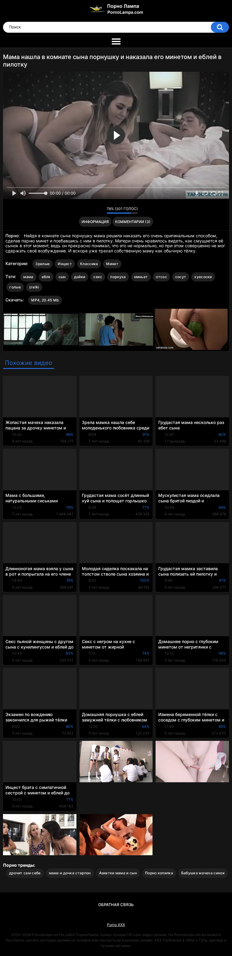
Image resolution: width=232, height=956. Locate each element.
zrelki (34, 287)
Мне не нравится (100, 210)
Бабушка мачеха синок (203, 873)
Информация (95, 221)
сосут (180, 276)
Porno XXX (116, 924)
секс (97, 276)
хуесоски (203, 276)
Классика (89, 263)
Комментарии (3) (132, 221)
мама (28, 276)
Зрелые (42, 263)
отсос (161, 276)
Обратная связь (116, 904)
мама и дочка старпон (70, 873)
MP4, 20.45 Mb (45, 300)
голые (15, 287)
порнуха (118, 276)
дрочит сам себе (25, 873)
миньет (141, 276)
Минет (112, 263)
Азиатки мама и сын (118, 873)
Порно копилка (159, 873)
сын (62, 276)
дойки (79, 276)
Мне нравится (92, 210)
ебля (46, 276)
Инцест (65, 263)
